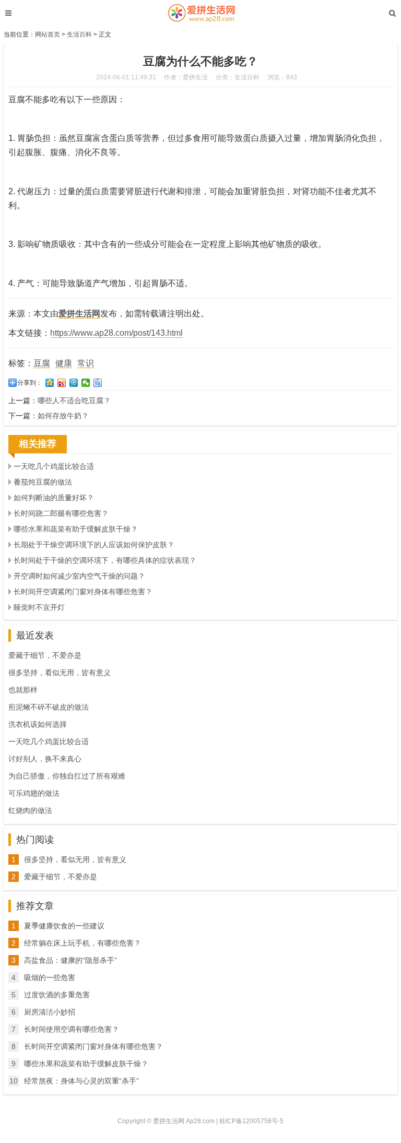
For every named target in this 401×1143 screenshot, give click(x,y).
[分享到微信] (85, 383)
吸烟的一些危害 (49, 977)
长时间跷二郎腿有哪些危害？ (61, 513)
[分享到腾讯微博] (73, 383)
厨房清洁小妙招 (49, 1012)
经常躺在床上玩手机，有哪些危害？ (82, 943)
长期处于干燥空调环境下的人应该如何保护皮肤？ (94, 544)
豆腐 (41, 363)
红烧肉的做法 (30, 810)
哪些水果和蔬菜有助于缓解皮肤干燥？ (76, 529)
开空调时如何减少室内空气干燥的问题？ (79, 576)
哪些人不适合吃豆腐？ (74, 400)
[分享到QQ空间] (49, 383)
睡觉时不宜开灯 (39, 607)
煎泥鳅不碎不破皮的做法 (48, 707)
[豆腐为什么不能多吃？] (200, 13)
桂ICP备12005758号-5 (251, 1121)
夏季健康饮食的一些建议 (64, 926)
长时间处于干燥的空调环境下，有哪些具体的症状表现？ (105, 560)
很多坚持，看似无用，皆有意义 (59, 672)
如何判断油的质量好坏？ (54, 497)
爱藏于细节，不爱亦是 (44, 655)
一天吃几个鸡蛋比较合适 (54, 466)
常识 (85, 363)
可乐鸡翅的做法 (34, 793)
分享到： (29, 382)
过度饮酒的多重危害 (57, 995)
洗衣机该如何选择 (37, 724)
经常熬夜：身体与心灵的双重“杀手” (81, 1081)
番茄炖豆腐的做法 (43, 482)
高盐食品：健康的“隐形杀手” (70, 960)
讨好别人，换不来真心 (44, 759)
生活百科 (79, 34)
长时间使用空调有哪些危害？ (71, 1029)
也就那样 (23, 690)
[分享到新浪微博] (61, 383)
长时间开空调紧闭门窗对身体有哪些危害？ (83, 591)
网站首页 (47, 34)
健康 (63, 363)
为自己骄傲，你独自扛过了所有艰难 (66, 776)
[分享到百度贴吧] (97, 383)
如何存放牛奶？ (63, 415)
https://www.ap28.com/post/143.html (116, 332)
